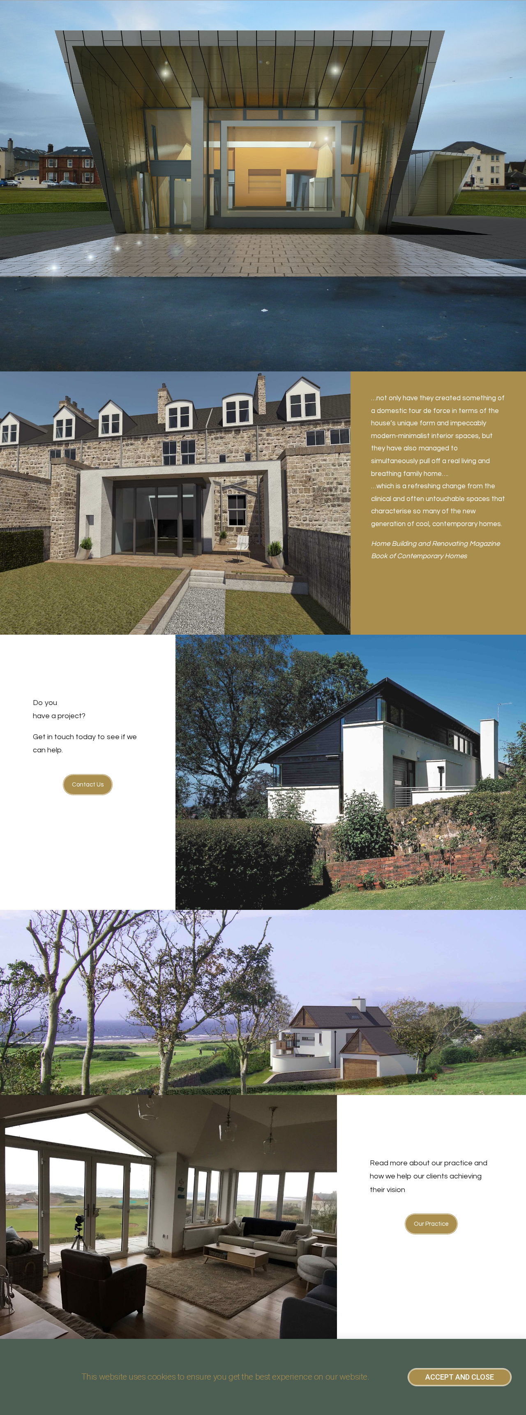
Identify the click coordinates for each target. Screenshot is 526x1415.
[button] (87, 785)
